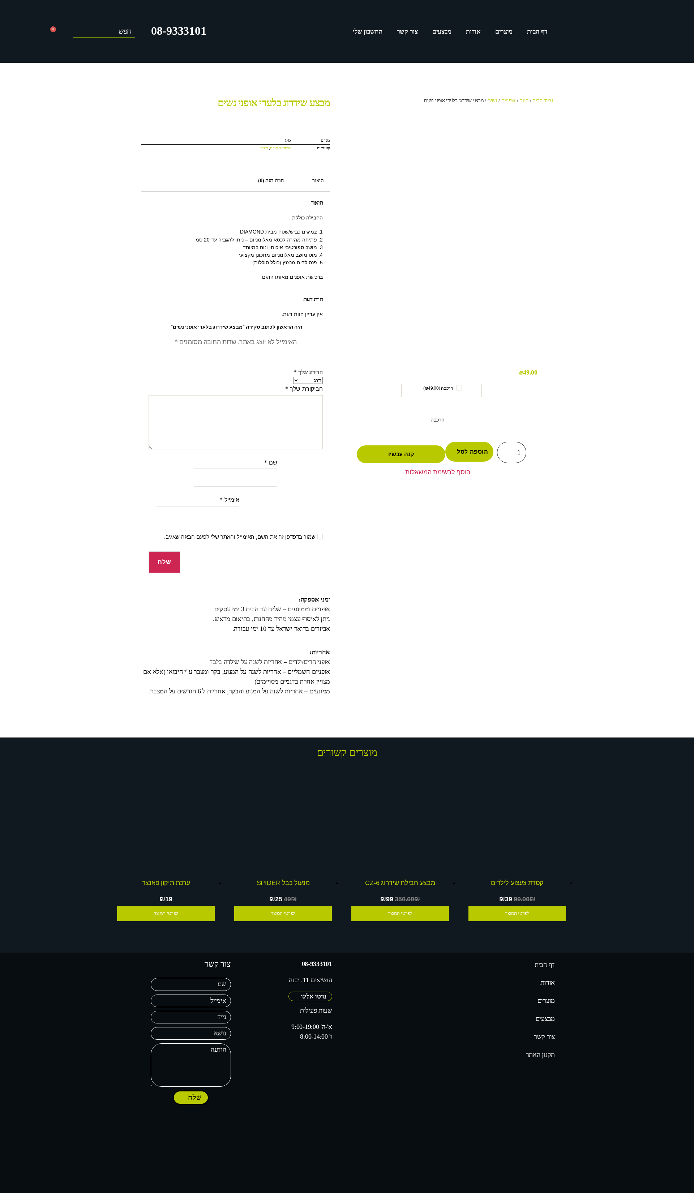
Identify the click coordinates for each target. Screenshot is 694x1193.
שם (270, 462)
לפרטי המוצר (517, 913)
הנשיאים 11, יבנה (310, 980)
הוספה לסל (472, 451)
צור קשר (407, 31)
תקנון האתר (540, 1055)
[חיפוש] (79, 31)
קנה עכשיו (401, 454)
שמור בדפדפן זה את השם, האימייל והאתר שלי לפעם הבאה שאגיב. (240, 537)
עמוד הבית (542, 100)
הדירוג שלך (308, 372)
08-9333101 (178, 30)
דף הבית (537, 31)
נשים (492, 100)
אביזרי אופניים (280, 148)
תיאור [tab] (318, 180)
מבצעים (441, 31)
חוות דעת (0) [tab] (271, 180)
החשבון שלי (367, 31)
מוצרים (504, 31)
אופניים (508, 100)
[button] (441, 473)
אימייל (229, 499)
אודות (473, 31)
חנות (523, 100)
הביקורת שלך (304, 388)
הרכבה (437, 420)
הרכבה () (438, 388)
